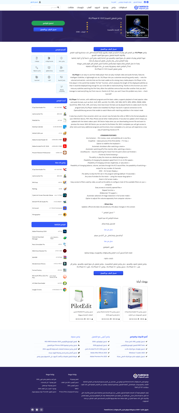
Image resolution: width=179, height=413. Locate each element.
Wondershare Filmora (38, 263)
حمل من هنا (108, 229)
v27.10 (60, 231)
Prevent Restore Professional (41, 152)
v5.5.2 (60, 244)
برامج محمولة (37, 70)
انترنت (49, 80)
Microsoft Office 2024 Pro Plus (40, 276)
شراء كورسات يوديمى (124, 2)
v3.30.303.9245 (57, 127)
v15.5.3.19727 (58, 263)
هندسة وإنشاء (49, 61)
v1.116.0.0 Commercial (55, 208)
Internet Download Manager (38, 238)
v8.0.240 (59, 114)
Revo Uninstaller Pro (38, 244)
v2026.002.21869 (57, 139)
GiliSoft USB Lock (37, 133)
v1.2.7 (60, 214)
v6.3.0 (60, 182)
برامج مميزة (75, 336)
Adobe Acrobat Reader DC (40, 139)
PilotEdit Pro (36, 120)
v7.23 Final (59, 257)
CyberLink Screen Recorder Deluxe (42, 195)
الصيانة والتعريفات (62, 90)
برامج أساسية (61, 80)
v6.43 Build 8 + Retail (54, 238)
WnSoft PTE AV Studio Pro (40, 201)
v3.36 (60, 189)
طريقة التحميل (137, 2)
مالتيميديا (61, 70)
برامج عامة (62, 61)
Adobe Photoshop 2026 (39, 231)
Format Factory (37, 270)
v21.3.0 (60, 120)
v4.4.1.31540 (58, 195)
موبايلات (37, 61)
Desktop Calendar (37, 126)
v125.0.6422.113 (57, 289)
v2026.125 (59, 152)
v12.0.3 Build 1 (58, 201)
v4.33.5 (60, 283)
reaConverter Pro (37, 114)
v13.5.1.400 (58, 251)
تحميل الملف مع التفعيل (48, 29)
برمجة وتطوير (49, 70)
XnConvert (35, 208)
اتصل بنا (113, 2)
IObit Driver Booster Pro (39, 251)
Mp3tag (34, 188)
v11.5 (60, 133)
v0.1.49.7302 (58, 107)
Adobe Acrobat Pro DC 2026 (40, 146)
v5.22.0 (60, 270)
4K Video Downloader (38, 283)
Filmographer (36, 214)
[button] (123, 7)
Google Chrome (37, 289)
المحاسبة (37, 80)
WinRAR (34, 257)
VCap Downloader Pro (38, 107)
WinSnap (35, 182)
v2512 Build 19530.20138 (53, 277)
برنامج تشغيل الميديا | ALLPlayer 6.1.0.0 (105, 18)
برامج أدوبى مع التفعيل (101, 336)
